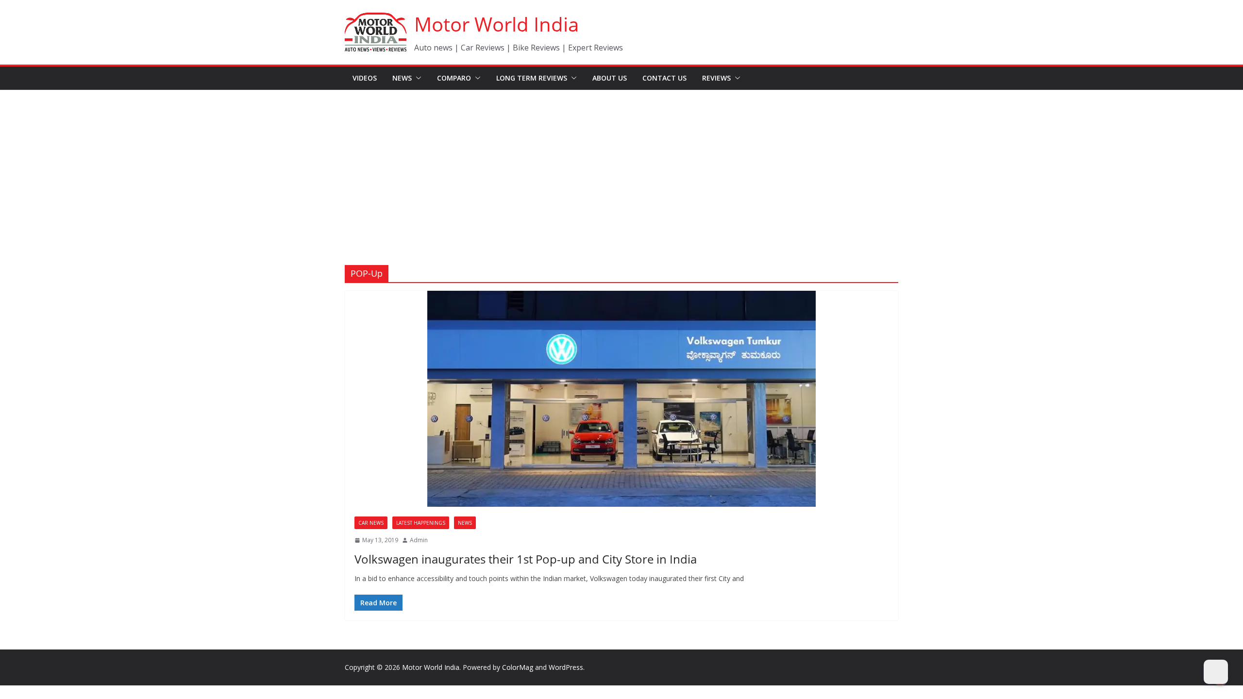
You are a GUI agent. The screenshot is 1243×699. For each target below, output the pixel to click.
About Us (609, 78)
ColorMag (517, 667)
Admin (419, 540)
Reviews (716, 78)
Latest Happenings (420, 522)
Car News (371, 522)
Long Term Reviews (531, 78)
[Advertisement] (621, 163)
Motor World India (496, 24)
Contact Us (664, 78)
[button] (416, 78)
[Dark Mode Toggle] (1215, 671)
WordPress (566, 667)
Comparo (454, 78)
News (402, 78)
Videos (365, 78)
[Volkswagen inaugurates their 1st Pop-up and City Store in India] (621, 399)
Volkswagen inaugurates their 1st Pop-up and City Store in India (525, 559)
